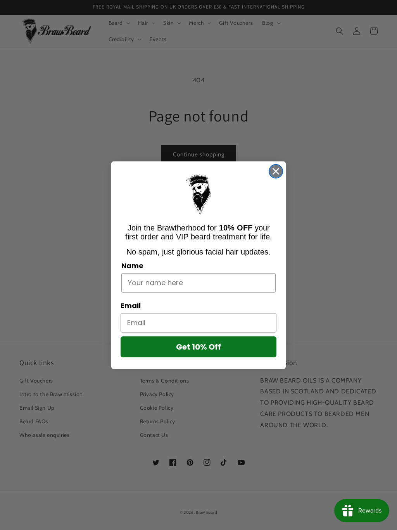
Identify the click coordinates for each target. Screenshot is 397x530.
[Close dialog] (276, 171)
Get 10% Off (198, 346)
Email (131, 305)
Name (132, 265)
